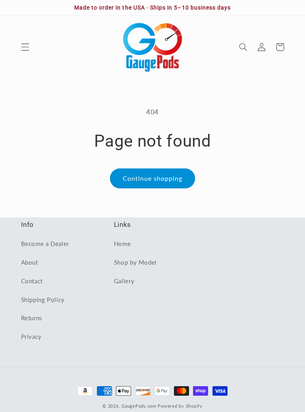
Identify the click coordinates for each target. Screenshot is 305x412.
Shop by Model (135, 262)
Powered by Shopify (180, 406)
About (29, 262)
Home (122, 243)
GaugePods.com (139, 406)
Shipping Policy (43, 299)
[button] (25, 47)
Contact (32, 280)
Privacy (31, 336)
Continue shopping (153, 178)
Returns (31, 317)
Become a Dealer (45, 243)
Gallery (124, 280)
